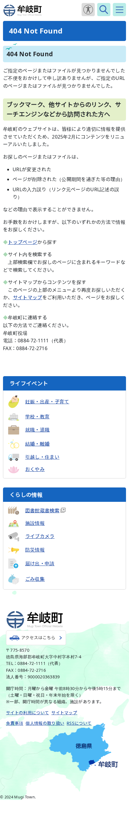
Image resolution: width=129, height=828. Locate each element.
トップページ (22, 242)
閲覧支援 (88, 9)
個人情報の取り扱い (45, 723)
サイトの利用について (27, 712)
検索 (103, 9)
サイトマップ (27, 297)
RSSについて (79, 723)
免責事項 (14, 723)
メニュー (119, 9)
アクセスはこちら (38, 637)
